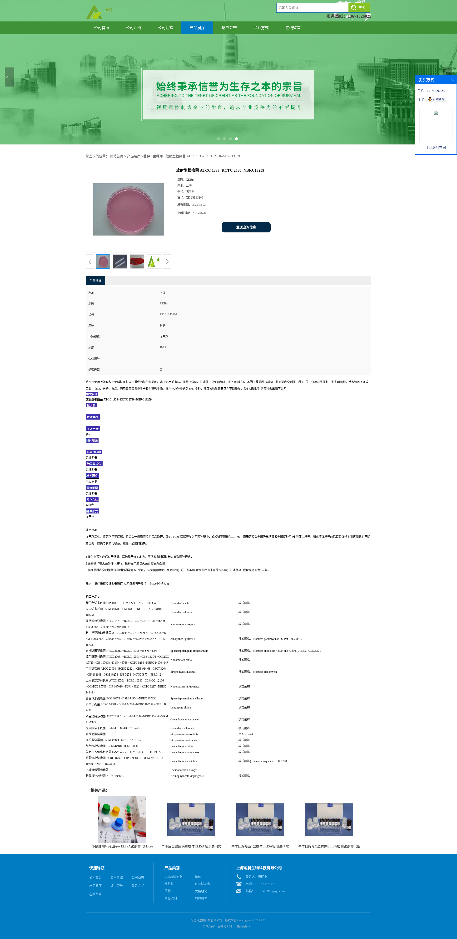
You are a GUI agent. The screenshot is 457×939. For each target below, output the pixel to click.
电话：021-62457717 (260, 884)
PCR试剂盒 (202, 884)
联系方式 (261, 28)
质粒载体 (201, 898)
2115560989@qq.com (270, 891)
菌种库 (158, 156)
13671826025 (359, 16)
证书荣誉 (229, 28)
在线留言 (293, 28)
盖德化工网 (225, 926)
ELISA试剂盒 (173, 876)
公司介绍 (133, 28)
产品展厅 (197, 28)
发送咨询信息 (246, 227)
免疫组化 (201, 891)
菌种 (146, 156)
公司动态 (165, 28)
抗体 (198, 876)
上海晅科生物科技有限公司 (205, 920)
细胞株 (169, 884)
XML (264, 920)
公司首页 (101, 28)
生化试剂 (170, 898)
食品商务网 (243, 926)
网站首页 (116, 156)
